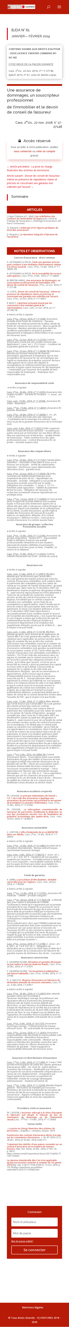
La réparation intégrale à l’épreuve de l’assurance (32, 235)
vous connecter (23, 151)
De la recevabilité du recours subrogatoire (34, 274)
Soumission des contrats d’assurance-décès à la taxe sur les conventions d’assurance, (34, 1136)
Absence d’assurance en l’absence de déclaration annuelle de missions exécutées (33, 981)
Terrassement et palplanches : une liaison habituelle (33, 972)
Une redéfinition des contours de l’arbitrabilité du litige (31, 217)
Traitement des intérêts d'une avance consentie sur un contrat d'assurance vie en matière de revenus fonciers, (34, 1146)
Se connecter (35, 1249)
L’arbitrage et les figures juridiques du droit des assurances (32, 229)
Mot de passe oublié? (22, 1241)
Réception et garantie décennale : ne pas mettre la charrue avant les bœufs (34, 963)
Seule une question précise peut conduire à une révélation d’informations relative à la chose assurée (34, 264)
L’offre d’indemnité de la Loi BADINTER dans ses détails (32, 833)
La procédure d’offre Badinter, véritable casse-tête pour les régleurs (31, 880)
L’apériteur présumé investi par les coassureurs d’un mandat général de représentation (29, 305)
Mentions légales (32, 1307)
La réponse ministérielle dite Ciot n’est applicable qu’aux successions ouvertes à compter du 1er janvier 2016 (34, 1162)
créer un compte (45, 151)
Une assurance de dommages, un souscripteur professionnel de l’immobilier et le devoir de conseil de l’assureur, (33, 282)
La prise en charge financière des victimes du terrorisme (31, 1129)
